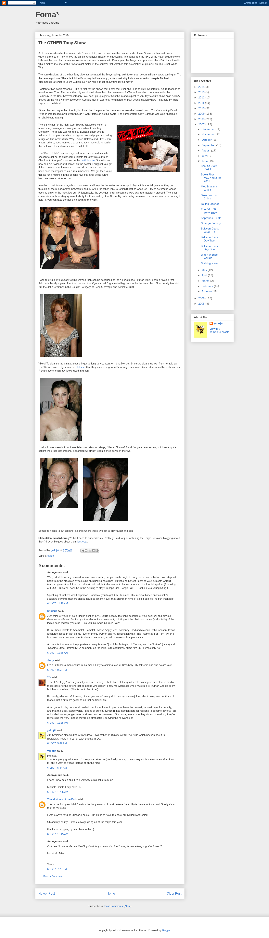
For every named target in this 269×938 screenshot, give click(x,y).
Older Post (174, 893)
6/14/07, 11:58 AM (57, 652)
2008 (201, 119)
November (208, 134)
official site (88, 160)
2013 (201, 92)
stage (50, 555)
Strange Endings (211, 223)
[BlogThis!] (86, 551)
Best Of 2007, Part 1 (209, 167)
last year (82, 541)
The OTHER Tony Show (209, 211)
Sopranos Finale (211, 217)
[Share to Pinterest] (97, 551)
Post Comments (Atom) (117, 906)
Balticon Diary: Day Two (210, 239)
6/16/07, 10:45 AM (57, 834)
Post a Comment (53, 876)
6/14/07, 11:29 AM (57, 603)
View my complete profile (219, 330)
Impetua (52, 610)
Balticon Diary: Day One (210, 247)
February (208, 286)
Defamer (80, 367)
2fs (49, 677)
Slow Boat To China (209, 197)
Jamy (50, 660)
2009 (201, 113)
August (206, 150)
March (206, 280)
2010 (201, 108)
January (207, 291)
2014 (201, 86)
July (204, 155)
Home (111, 893)
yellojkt (51, 730)
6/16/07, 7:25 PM (57, 869)
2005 (201, 303)
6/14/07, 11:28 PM (57, 722)
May (205, 270)
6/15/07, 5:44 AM (57, 767)
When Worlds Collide (209, 256)
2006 (201, 298)
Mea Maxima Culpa (209, 188)
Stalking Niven (210, 263)
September (209, 145)
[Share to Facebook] (94, 551)
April (205, 275)
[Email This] (82, 551)
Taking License (210, 203)
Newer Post (46, 893)
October (207, 139)
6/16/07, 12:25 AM (57, 791)
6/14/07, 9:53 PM (57, 669)
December (208, 129)
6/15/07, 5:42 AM (57, 743)
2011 (201, 103)
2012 (201, 97)
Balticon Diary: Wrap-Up (210, 230)
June (205, 161)
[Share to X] (90, 551)
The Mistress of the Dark (62, 799)
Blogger (166, 930)
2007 (201, 124)
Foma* (47, 14)
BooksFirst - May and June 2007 (211, 178)
